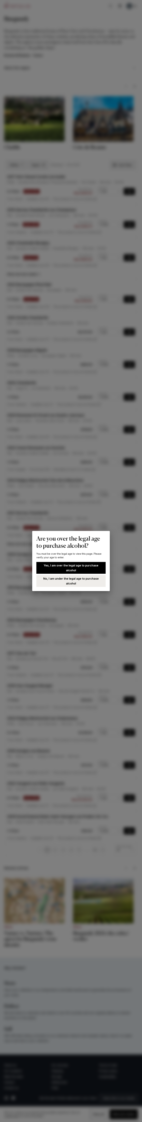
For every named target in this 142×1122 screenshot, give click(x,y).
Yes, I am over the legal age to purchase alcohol (71, 568)
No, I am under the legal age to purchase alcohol (71, 581)
